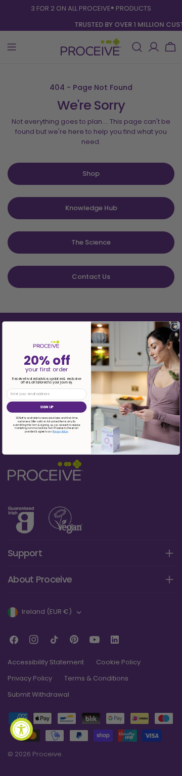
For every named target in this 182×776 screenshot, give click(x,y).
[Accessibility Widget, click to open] (21, 729)
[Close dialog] (174, 326)
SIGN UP (46, 407)
